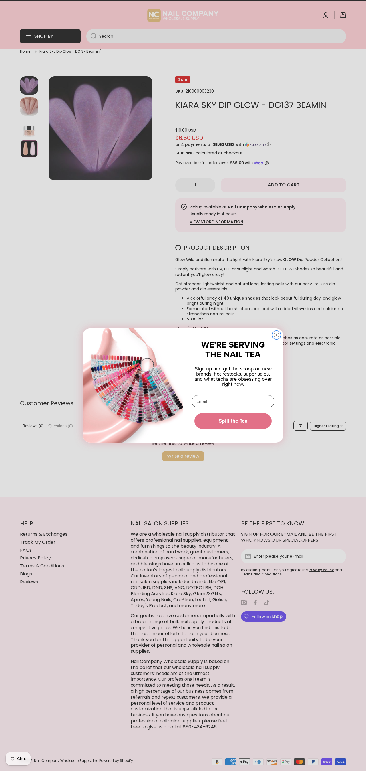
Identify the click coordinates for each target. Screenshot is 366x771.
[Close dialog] (276, 335)
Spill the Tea (233, 421)
